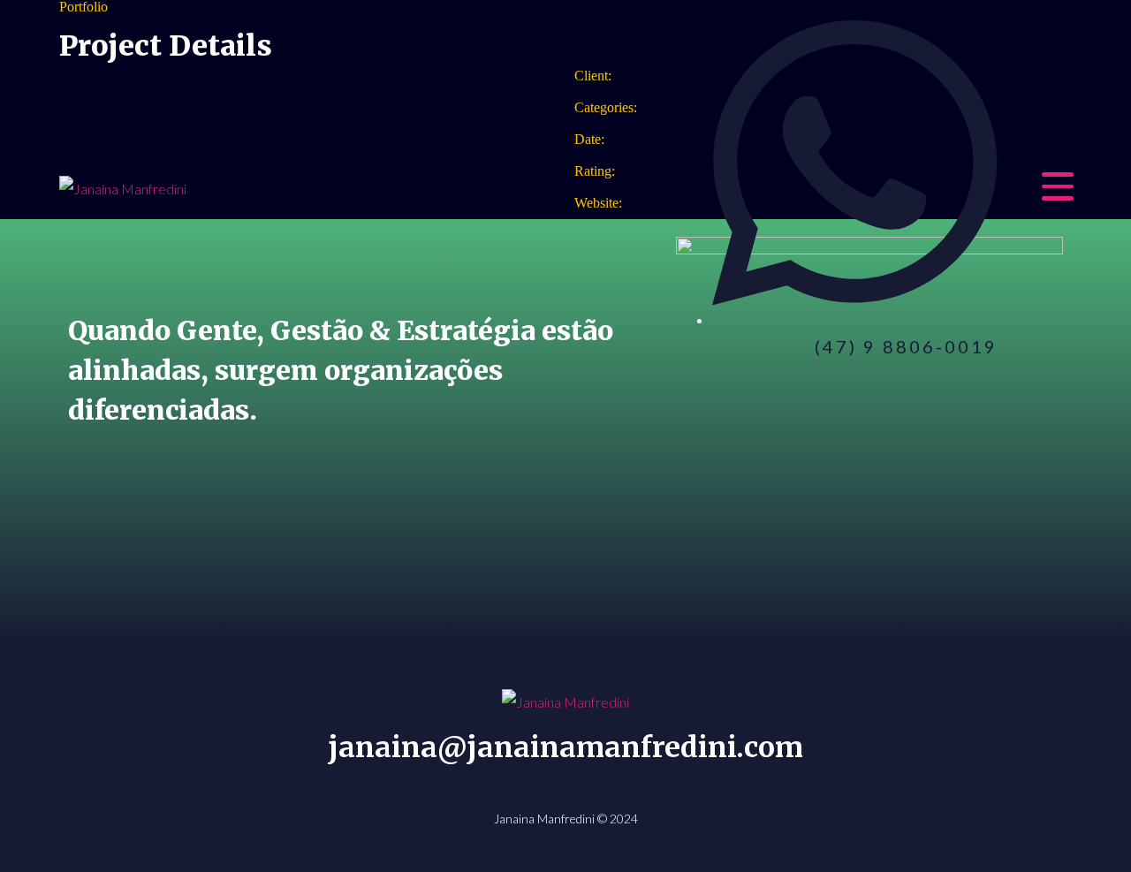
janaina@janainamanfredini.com (565, 747)
